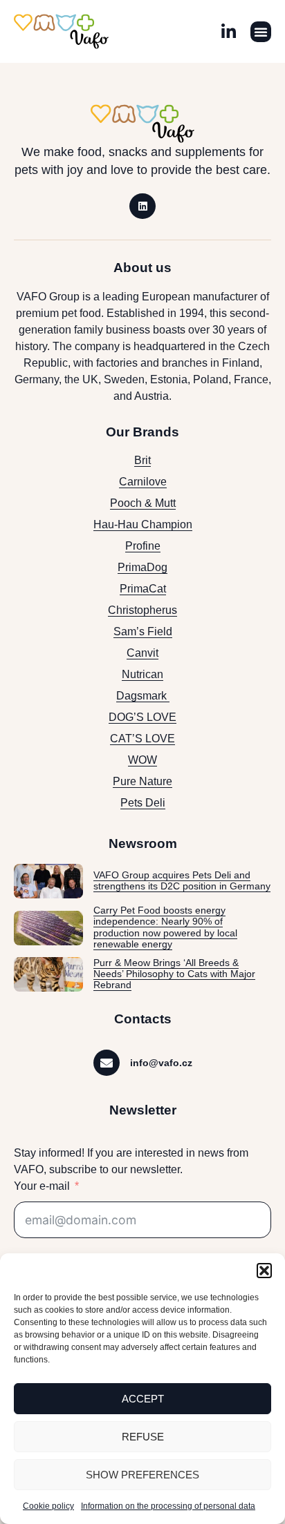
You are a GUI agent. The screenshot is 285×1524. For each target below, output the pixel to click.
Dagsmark (142, 696)
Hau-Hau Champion (142, 524)
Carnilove (143, 482)
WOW (142, 760)
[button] (264, 1270)
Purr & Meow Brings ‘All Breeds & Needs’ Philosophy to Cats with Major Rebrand (174, 974)
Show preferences (142, 1474)
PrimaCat (143, 589)
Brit (142, 460)
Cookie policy (48, 1506)
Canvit (142, 653)
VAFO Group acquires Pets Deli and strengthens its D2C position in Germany (181, 880)
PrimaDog (142, 567)
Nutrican (142, 674)
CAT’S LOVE (142, 738)
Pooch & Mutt (143, 503)
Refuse (143, 1437)
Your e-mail (42, 1186)
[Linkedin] (142, 206)
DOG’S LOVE (142, 717)
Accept (143, 1399)
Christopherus (142, 610)
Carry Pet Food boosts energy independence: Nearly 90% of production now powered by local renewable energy (165, 927)
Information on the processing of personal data (168, 1506)
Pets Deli (142, 803)
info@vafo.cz (161, 1062)
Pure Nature (142, 781)
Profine (142, 546)
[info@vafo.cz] (106, 1063)
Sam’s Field (142, 631)
